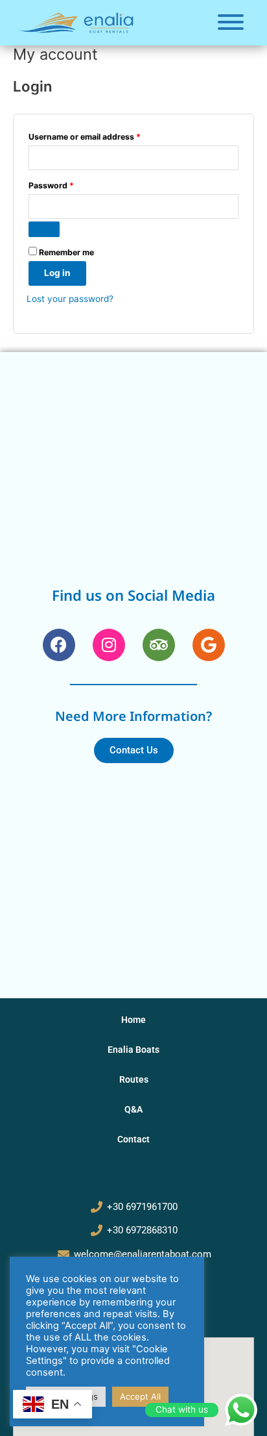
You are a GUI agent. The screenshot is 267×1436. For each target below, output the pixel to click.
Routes (133, 1079)
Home (133, 1019)
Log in (57, 273)
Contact (133, 1139)
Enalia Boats (133, 1049)
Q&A (133, 1109)
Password (68, 184)
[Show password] (44, 229)
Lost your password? (70, 299)
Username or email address (102, 135)
